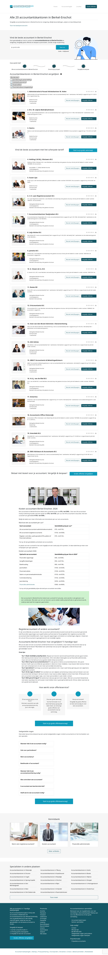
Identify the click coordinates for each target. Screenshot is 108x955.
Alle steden (43, 934)
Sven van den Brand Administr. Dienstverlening (47, 324)
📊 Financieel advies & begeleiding (21, 87)
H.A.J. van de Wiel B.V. (37, 378)
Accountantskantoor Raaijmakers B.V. (43, 214)
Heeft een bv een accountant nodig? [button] (32, 793)
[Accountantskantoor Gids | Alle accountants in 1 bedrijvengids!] (22, 6)
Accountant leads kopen (79, 920)
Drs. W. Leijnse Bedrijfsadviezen (40, 110)
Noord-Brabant (44, 924)
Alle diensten (15, 77)
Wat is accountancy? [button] (27, 757)
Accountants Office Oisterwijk (40, 415)
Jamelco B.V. (33, 251)
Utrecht (42, 928)
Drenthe (42, 911)
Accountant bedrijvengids (23, 952)
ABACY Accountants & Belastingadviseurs (44, 360)
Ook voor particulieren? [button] (28, 750)
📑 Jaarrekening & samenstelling (21, 80)
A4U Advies (33, 342)
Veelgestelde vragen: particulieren (82, 933)
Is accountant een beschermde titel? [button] (32, 786)
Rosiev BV (32, 287)
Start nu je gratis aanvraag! (83, 150)
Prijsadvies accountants (79, 941)
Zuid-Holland (44, 930)
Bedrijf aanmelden (78, 952)
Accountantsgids (67, 6)
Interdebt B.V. (34, 433)
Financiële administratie (27, 584)
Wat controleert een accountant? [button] (31, 779)
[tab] (36, 743)
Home (55, 6)
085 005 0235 (77, 931)
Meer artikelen (54, 851)
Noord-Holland (44, 926)
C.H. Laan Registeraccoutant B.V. (41, 196)
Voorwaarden (54, 952)
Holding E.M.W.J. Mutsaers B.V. (40, 159)
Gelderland (43, 917)
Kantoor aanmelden (77, 922)
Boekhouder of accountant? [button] (29, 763)
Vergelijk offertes (87, 100)
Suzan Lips (32, 178)
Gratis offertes (91, 6)
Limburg (42, 922)
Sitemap (34, 952)
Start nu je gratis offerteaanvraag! (55, 723)
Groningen (43, 918)
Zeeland (42, 932)
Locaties (78, 6)
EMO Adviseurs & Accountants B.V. (42, 451)
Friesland (43, 915)
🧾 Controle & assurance (18, 82)
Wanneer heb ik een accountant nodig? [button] (33, 744)
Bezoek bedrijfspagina (72, 100)
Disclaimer (62, 952)
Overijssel (43, 920)
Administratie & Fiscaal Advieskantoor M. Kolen (46, 91)
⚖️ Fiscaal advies (16, 84)
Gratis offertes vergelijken (83, 474)
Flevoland (43, 913)
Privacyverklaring (43, 952)
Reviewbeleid (89, 952)
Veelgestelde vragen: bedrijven (81, 935)
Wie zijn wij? (75, 930)
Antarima (32, 397)
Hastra (30, 128)
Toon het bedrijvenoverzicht (19, 25)
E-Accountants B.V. (35, 305)
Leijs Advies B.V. (34, 232)
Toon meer (54, 897)
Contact (74, 928)
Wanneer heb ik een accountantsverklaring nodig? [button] (30, 772)
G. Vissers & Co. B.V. (36, 269)
